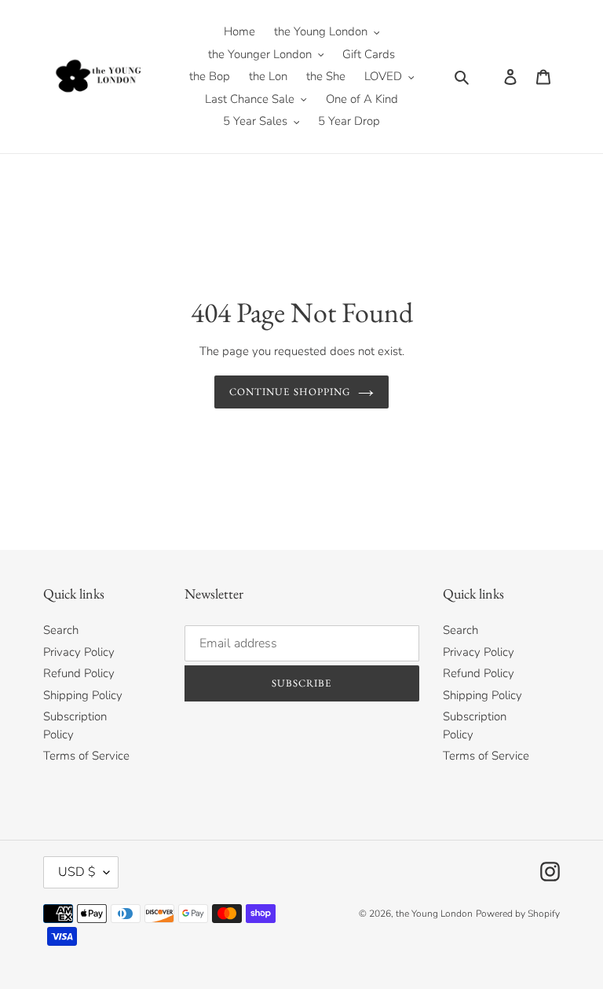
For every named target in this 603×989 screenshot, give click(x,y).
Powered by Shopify (518, 913)
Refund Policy (79, 673)
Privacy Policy (79, 652)
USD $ (77, 872)
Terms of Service (86, 756)
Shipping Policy (82, 695)
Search (61, 630)
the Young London (434, 913)
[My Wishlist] (485, 76)
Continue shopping (289, 391)
